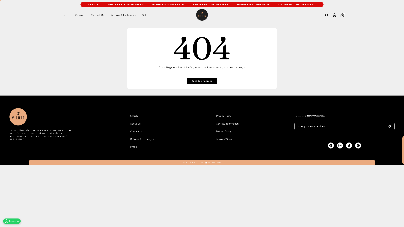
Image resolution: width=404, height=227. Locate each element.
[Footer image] (18, 124)
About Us (135, 123)
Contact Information (227, 123)
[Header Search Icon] (326, 15)
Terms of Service (225, 139)
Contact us (14, 221)
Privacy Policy (223, 116)
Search (134, 116)
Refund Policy (224, 131)
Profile (133, 147)
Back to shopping (202, 81)
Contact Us (136, 131)
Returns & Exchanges (142, 139)
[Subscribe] (389, 126)
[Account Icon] (334, 15)
